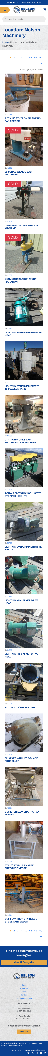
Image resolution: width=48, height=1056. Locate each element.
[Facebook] (32, 1053)
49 (35, 57)
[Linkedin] (45, 1053)
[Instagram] (37, 1053)
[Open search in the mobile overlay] (24, 19)
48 (30, 57)
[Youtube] (41, 1053)
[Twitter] (28, 1053)
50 (40, 57)
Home (5, 42)
